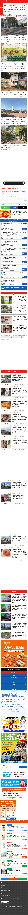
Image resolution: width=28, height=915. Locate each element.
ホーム (3, 882)
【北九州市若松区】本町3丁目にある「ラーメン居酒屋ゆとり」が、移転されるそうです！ (19, 497)
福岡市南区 (21, 696)
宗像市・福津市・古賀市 (6, 704)
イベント (3, 339)
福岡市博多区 (14, 694)
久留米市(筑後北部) (18, 706)
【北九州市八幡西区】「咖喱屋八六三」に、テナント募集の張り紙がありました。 (19, 442)
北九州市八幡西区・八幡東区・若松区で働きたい (13, 219)
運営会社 (3, 885)
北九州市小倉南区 (20, 699)
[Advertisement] (14, 356)
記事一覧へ (14, 204)
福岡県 (11, 14)
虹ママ (8, 339)
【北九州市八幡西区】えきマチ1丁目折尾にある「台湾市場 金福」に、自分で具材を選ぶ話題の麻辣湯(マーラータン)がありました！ (19, 418)
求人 (15, 15)
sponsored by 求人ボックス (14, 221)
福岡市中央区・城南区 (6, 696)
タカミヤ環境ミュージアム (8, 63)
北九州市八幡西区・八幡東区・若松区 (9, 701)
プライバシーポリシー (6, 895)
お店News (24, 15)
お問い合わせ (4, 893)
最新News (10, 15)
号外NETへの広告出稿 (6, 890)
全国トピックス (3, 15)
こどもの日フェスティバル (6, 337)
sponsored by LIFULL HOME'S (14, 822)
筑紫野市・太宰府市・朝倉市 (7, 706)
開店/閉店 (19, 15)
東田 (23, 337)
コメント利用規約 (24, 200)
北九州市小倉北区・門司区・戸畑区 (8, 699)
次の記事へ (22, 204)
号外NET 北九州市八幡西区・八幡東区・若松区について (12, 898)
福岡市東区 (14, 696)
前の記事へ (6, 204)
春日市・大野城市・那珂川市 (18, 704)
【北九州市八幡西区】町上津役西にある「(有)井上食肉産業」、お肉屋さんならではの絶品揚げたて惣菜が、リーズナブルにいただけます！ (19, 405)
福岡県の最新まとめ (6, 694)
